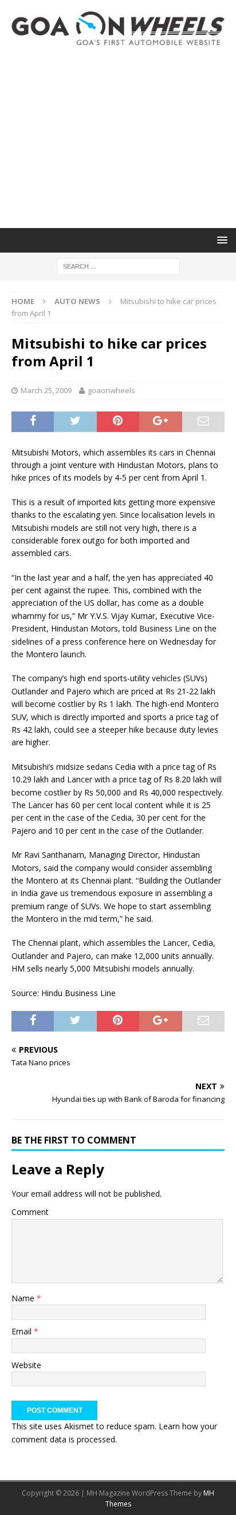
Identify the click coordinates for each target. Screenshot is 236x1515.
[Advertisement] (118, 137)
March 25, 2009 (46, 390)
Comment (30, 1211)
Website (26, 1365)
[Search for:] (118, 265)
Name (24, 1298)
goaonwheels (111, 390)
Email (22, 1331)
